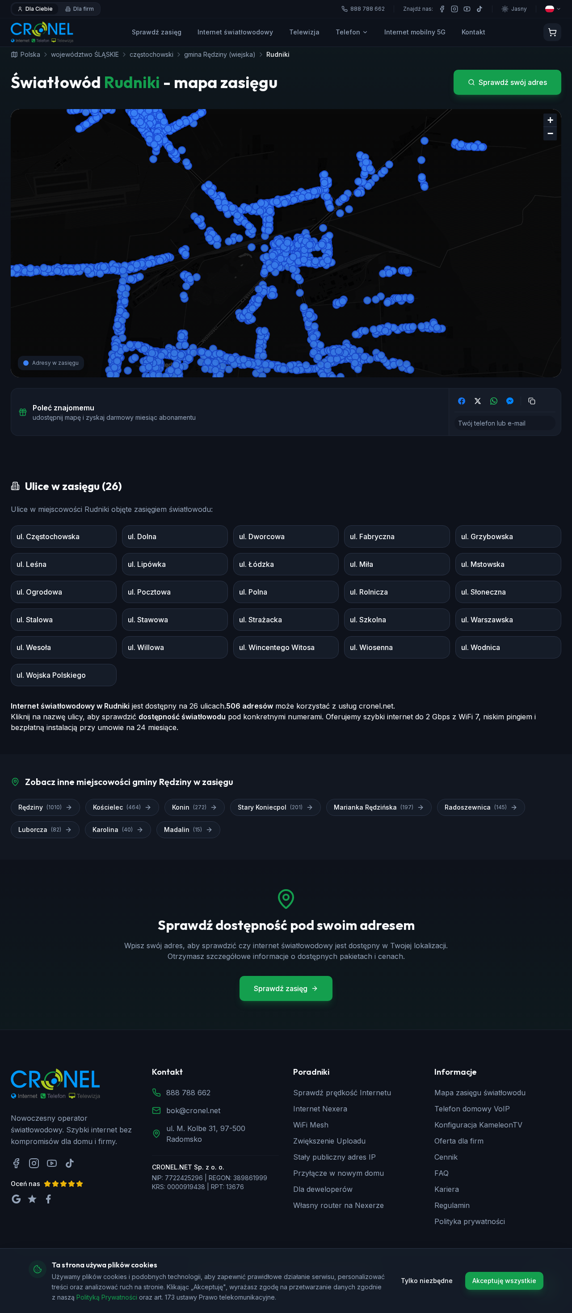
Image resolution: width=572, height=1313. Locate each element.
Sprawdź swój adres (513, 82)
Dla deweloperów (323, 1189)
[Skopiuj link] (532, 401)
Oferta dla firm (459, 1140)
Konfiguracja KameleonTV (478, 1124)
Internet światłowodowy (235, 32)
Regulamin (452, 1205)
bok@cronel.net (193, 1110)
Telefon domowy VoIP (472, 1108)
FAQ (441, 1173)
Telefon (348, 32)
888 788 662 (188, 1092)
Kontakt (473, 32)
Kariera (446, 1189)
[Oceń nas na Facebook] (48, 1199)
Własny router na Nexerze (338, 1205)
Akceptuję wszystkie (504, 1280)
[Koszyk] (552, 32)
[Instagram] (454, 9)
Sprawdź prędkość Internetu (342, 1092)
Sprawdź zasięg (156, 32)
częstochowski (151, 54)
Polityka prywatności (469, 1221)
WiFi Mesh (310, 1124)
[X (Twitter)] (478, 401)
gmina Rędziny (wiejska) (220, 54)
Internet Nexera (320, 1108)
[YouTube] (467, 9)
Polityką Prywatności (106, 1296)
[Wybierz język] (553, 9)
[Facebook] (442, 9)
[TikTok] (479, 9)
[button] (550, 120)
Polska (30, 54)
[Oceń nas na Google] (16, 1199)
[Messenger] (510, 401)
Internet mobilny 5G (415, 32)
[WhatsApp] (494, 401)
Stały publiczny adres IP (334, 1157)
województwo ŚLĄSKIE (85, 54)
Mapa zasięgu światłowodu (480, 1092)
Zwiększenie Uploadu (329, 1140)
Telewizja (304, 32)
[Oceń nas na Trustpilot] (32, 1199)
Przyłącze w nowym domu (338, 1173)
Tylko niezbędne (427, 1280)
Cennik (446, 1157)
